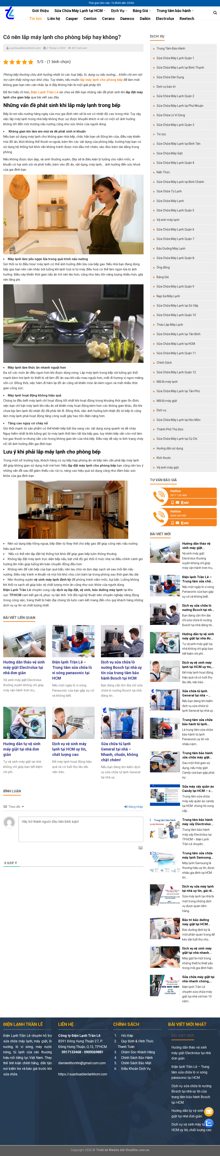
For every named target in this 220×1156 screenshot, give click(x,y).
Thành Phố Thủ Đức (170, 429)
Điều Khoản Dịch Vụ (135, 1069)
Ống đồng (163, 267)
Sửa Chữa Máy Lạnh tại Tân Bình (178, 334)
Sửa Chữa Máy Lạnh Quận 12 (176, 372)
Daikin (145, 19)
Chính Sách (164, 362)
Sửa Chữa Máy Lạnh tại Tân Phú (178, 391)
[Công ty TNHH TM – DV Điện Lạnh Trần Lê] (11, 13)
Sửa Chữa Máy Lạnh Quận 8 (175, 258)
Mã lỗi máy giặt (167, 400)
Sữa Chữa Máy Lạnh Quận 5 (175, 210)
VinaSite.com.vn (137, 1150)
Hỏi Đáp (126, 1036)
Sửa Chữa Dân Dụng (170, 77)
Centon (90, 19)
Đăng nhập (135, 806)
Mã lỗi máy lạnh (167, 381)
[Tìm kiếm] (215, 13)
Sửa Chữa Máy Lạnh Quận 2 (175, 96)
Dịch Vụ (117, 11)
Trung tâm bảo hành (173, 11)
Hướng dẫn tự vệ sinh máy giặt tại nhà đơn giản (191, 1113)
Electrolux (165, 19)
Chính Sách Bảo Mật (135, 1063)
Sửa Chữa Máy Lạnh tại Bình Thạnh (180, 67)
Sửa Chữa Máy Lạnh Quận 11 (176, 353)
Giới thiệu (40, 11)
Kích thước (164, 458)
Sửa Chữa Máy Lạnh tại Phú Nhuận (180, 105)
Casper (72, 19)
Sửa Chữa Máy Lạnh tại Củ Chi (177, 438)
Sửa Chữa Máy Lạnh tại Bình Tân (178, 143)
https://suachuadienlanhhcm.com (82, 1074)
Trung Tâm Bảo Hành (171, 48)
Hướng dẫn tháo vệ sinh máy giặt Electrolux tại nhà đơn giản (191, 1052)
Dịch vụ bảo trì (166, 86)
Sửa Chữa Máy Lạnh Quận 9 (175, 286)
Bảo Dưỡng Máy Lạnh (171, 248)
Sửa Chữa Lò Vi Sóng (171, 115)
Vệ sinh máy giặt (168, 467)
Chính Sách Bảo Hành (136, 1058)
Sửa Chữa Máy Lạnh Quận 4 (175, 162)
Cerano (108, 19)
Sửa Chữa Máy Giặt (170, 153)
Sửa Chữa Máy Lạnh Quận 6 (175, 229)
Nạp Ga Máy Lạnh (168, 296)
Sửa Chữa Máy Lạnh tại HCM (78, 11)
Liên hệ (53, 19)
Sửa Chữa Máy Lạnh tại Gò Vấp (177, 305)
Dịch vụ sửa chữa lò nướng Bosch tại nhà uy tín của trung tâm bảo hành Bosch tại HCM (191, 1094)
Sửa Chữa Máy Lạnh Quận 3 (175, 125)
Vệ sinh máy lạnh (168, 220)
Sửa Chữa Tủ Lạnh (169, 191)
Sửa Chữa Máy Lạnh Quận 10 (176, 315)
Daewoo (127, 19)
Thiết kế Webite (107, 1150)
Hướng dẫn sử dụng (170, 448)
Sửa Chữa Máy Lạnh (170, 201)
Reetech (187, 19)
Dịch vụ (161, 410)
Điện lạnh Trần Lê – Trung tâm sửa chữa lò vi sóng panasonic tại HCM (190, 1072)
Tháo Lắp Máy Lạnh (170, 324)
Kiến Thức (163, 172)
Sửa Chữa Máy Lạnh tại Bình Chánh (180, 182)
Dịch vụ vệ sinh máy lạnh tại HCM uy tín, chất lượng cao (192, 1127)
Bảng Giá (140, 11)
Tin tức (35, 19)
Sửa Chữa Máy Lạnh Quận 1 (175, 58)
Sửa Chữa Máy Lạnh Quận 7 (175, 239)
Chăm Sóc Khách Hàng (137, 1052)
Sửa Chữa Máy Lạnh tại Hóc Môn (178, 420)
